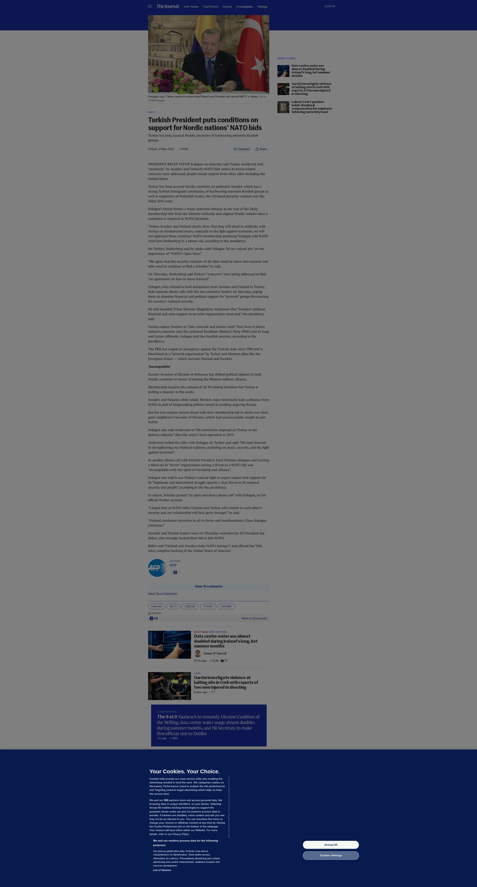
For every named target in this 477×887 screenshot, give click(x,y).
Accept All (330, 844)
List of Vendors (162, 870)
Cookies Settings (331, 855)
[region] (238, 818)
